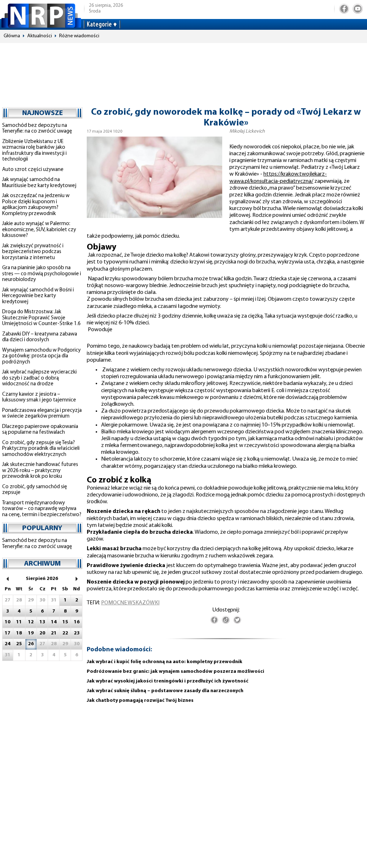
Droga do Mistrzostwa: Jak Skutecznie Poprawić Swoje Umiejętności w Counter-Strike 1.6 (41, 318)
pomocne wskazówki (130, 603)
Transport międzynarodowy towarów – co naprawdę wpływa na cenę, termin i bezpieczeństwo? (41, 509)
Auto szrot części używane (32, 169)
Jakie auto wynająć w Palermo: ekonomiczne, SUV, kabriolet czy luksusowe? (39, 229)
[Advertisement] (183, 72)
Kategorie (99, 24)
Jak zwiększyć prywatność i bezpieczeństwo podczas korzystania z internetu (32, 252)
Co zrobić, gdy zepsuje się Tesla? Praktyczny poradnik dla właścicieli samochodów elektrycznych (41, 448)
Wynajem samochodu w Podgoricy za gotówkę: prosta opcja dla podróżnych (41, 356)
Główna (12, 36)
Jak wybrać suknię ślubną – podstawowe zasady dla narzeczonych (165, 691)
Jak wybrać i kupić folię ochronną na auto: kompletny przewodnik (164, 662)
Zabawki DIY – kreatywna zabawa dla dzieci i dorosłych (39, 337)
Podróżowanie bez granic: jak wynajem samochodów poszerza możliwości (175, 671)
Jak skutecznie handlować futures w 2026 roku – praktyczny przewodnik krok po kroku (40, 470)
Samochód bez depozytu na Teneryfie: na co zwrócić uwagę (37, 128)
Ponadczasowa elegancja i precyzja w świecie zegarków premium (42, 413)
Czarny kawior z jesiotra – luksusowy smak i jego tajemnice (39, 397)
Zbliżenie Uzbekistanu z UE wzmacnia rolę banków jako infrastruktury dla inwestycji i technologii (34, 150)
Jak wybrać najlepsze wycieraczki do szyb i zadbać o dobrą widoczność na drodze (39, 378)
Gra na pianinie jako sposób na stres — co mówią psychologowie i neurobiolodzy (41, 273)
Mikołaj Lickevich (247, 131)
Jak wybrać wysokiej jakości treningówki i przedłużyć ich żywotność (167, 681)
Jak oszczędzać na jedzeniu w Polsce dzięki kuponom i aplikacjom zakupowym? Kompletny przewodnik (36, 204)
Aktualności (39, 36)
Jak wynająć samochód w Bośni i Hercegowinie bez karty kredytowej (38, 296)
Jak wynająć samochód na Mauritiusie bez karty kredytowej (39, 183)
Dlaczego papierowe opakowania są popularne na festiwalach (40, 430)
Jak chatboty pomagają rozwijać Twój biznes (140, 700)
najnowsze (42, 113)
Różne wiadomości (79, 36)
